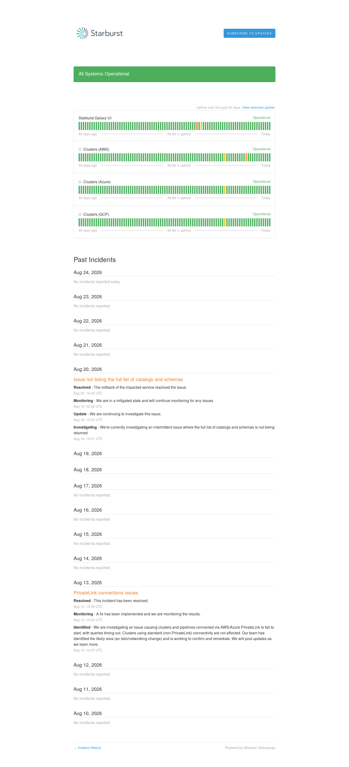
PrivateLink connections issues (106, 592)
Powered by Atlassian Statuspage (250, 747)
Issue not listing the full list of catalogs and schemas (128, 379)
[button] (249, 33)
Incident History (87, 747)
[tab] (79, 126)
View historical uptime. (258, 107)
